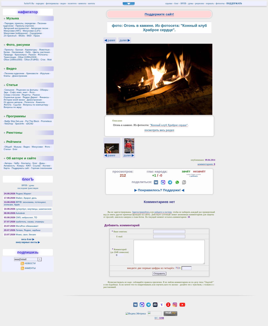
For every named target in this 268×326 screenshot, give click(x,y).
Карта (7, 168)
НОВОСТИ (30, 263)
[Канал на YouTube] (182, 304)
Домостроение (19, 76)
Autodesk (20, 213)
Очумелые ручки (12, 97)
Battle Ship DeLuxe (13, 121)
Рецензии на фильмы (27, 90)
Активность (9, 165)
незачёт (199, 171)
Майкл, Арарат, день (26, 198)
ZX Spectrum (10, 35)
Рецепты (26, 95)
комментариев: (206, 164)
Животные (44, 49)
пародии (40, 3)
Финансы (44, 97)
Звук (6, 92)
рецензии (199, 3)
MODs (22, 35)
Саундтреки (36, 33)
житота (91, 3)
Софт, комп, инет (18, 92)
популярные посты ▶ (28, 242)
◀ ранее (109, 40)
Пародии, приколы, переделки (20, 23)
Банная (19, 49)
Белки (7, 52)
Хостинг (46, 165)
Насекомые (17, 52)
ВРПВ (183, 3)
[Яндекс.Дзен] (168, 304)
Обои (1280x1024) (27, 57)
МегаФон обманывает (27, 226)
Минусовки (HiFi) (12, 30)
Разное (32, 54)
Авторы (8, 163)
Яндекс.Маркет (23, 193)
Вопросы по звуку (13, 107)
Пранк (37, 35)
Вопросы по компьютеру (35, 104)
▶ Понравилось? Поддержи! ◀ (159, 190)
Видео (11, 68)
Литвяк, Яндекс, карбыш (28, 230)
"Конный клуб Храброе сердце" (169, 125)
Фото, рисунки (18, 44)
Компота (40, 102)
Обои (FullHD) (31, 59)
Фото (32, 92)
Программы (16, 116)
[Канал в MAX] (142, 304)
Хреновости (32, 73)
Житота (7, 104)
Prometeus (46, 121)
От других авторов (13, 102)
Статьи (12, 85)
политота (72, 3)
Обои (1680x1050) (13, 59)
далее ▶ (124, 40)
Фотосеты (43, 54)
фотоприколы (52, 3)
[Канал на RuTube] (155, 304)
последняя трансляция (28, 188)
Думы (42, 163)
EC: (159, 318)
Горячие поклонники (41, 168)
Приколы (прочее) (25, 26)
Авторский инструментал (16, 28)
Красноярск (21, 54)
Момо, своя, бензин (26, 234)
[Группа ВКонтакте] (135, 304)
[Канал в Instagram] (175, 304)
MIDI (29, 35)
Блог (15, 149)
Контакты (26, 163)
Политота (29, 102)
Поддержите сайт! (159, 14)
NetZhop (8, 123)
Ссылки (36, 165)
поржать (210, 3)
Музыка (12, 18)
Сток (43, 59)
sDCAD (29, 123)
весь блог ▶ (27, 239)
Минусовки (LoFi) (31, 30)
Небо (28, 52)
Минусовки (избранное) (16, 33)
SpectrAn (19, 123)
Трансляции (10, 57)
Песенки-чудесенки (14, 73)
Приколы (8, 49)
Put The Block (32, 121)
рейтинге (194, 176)
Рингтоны (14, 132)
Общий (8, 146)
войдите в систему (163, 212)
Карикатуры (31, 49)
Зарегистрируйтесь (141, 212)
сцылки (168, 3)
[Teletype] (162, 304)
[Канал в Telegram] (149, 304)
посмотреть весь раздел (159, 130)
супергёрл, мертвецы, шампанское (33, 209)
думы (190, 3)
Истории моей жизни (14, 99)
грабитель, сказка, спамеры (30, 221)
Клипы (7, 76)
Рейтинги (13, 141)
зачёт (186, 171)
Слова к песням (12, 95)
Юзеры (20, 165)
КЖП (28, 165)
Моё (49, 59)
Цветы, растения (41, 52)
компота (82, 3)
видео (63, 3)
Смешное (9, 90)
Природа (8, 54)
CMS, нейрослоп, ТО (26, 217)
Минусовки (37, 146)
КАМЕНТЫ (30, 268)
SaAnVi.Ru (29, 3)
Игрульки (44, 73)
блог (176, 3)
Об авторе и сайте (21, 158)
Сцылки (17, 104)
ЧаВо (16, 163)
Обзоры (44, 90)
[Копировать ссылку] (184, 182)
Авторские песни (39, 28)
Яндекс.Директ (30, 97)
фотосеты (220, 3)
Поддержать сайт (20, 168)
